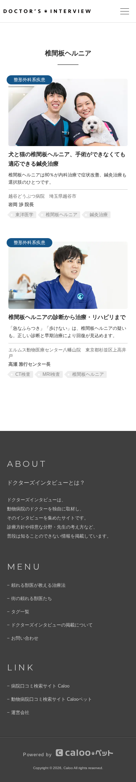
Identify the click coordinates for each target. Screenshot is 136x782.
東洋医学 (24, 214)
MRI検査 (51, 374)
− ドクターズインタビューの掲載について (50, 625)
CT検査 (22, 374)
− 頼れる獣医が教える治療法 (36, 585)
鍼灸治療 (99, 214)
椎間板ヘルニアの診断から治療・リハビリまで (67, 317)
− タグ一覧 (18, 611)
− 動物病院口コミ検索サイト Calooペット (49, 699)
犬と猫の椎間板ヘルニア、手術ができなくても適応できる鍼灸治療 (67, 158)
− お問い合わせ (22, 638)
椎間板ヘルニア (61, 214)
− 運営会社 (18, 712)
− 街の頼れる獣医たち (29, 598)
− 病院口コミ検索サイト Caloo (38, 686)
